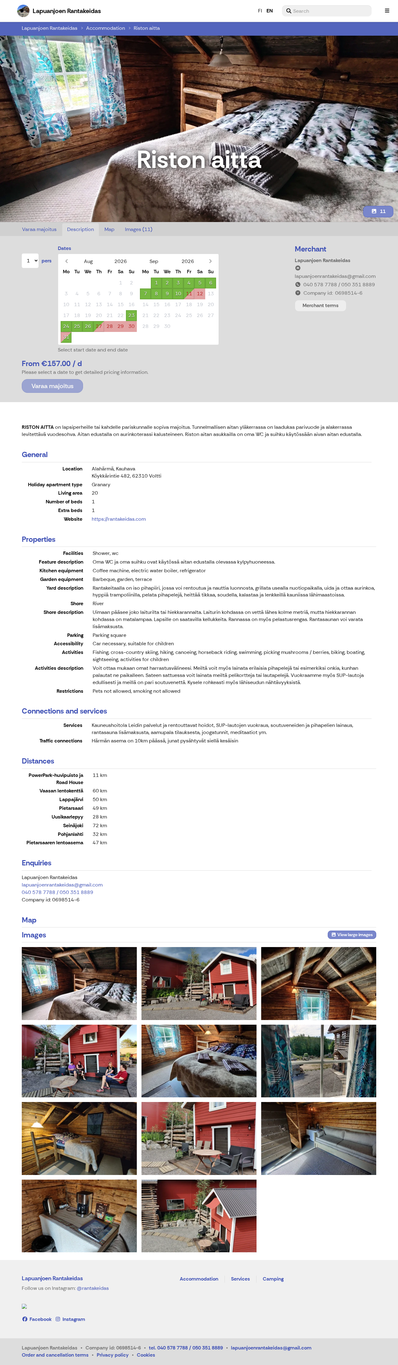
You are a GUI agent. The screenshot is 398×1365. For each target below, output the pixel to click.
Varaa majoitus (39, 229)
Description (80, 229)
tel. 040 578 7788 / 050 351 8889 (186, 1348)
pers (47, 260)
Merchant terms (321, 305)
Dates (64, 248)
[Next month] (210, 261)
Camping (273, 1279)
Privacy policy (113, 1355)
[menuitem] (327, 11)
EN (269, 10)
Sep (154, 261)
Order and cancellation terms (55, 1355)
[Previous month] (66, 261)
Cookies (146, 1355)
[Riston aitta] (79, 983)
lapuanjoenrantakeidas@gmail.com (62, 885)
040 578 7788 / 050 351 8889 (57, 892)
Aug (88, 261)
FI (260, 10)
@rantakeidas (93, 1288)
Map (109, 229)
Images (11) (138, 229)
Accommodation (105, 28)
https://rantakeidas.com (119, 519)
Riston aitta (147, 28)
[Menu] (387, 11)
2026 (120, 261)
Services (240, 1279)
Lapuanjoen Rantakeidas (49, 28)
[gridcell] (66, 283)
